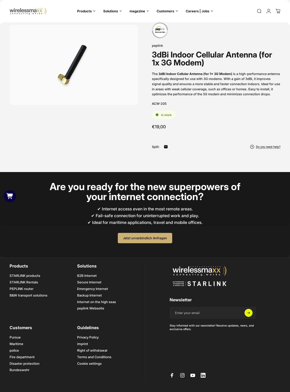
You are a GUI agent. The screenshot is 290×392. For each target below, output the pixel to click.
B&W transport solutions (28, 295)
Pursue (15, 337)
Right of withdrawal (92, 350)
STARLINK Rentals (24, 282)
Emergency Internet (92, 289)
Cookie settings (89, 364)
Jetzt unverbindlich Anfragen (145, 238)
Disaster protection (24, 364)
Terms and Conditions (94, 357)
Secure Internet (89, 282)
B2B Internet (87, 276)
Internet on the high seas (96, 302)
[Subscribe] (249, 313)
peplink (157, 46)
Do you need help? (268, 146)
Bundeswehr (19, 370)
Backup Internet (89, 295)
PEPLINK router (21, 289)
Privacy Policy (88, 337)
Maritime (16, 344)
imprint (82, 344)
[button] (10, 196)
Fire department (22, 357)
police (14, 350)
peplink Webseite (90, 308)
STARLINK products (25, 276)
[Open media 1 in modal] (74, 65)
